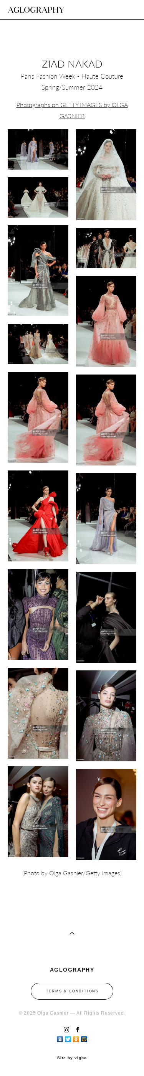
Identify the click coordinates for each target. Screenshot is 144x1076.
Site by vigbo (72, 1058)
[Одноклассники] (76, 1037)
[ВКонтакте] (60, 1037)
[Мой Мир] (84, 1037)
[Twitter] (68, 1037)
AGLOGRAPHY (36, 10)
